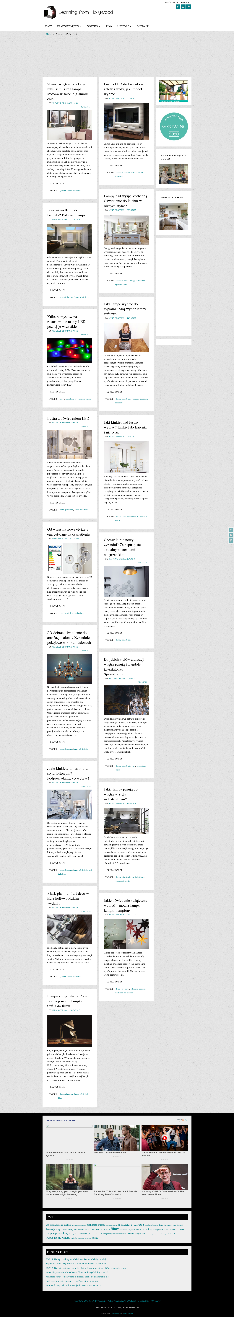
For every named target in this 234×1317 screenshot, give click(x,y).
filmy (115, 1229)
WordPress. (128, 1313)
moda (48, 1234)
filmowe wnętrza (100, 1229)
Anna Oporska (116, 98)
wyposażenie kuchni (169, 1234)
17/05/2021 (142, 562)
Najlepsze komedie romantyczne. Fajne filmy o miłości (72, 1281)
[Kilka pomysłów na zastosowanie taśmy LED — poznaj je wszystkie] (69, 350)
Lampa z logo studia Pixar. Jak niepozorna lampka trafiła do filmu (67, 1000)
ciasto (174, 1225)
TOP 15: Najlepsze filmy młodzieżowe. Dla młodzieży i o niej (76, 1259)
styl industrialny (138, 877)
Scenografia (73, 1234)
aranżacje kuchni (122, 280)
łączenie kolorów (84, 1238)
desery (65, 1229)
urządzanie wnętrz (132, 1233)
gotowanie (123, 1229)
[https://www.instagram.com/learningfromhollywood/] (231, 535)
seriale (84, 1234)
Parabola (116, 1313)
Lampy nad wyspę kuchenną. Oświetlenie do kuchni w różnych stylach (126, 200)
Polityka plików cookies (122, 1301)
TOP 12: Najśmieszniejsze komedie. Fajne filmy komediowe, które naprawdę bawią (86, 1268)
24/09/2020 (86, 786)
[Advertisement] (117, 56)
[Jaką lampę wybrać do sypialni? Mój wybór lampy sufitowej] (126, 337)
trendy (100, 1234)
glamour (63, 191)
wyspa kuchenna (121, 284)
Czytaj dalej (57, 184)
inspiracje (131, 1229)
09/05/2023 (131, 210)
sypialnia (135, 399)
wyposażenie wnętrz (83, 399)
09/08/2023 (131, 98)
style (133, 766)
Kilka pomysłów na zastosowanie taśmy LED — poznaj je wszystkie (68, 321)
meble (181, 1229)
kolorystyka (158, 1229)
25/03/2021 (142, 682)
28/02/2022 (86, 426)
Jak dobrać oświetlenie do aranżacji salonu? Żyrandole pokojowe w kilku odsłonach (69, 637)
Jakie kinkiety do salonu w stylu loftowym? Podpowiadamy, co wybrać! (68, 773)
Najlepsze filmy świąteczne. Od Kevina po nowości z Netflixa (76, 1263)
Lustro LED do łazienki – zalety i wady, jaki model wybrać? (123, 88)
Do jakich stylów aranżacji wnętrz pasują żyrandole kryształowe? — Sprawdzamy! (124, 667)
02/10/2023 (86, 107)
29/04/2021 (86, 650)
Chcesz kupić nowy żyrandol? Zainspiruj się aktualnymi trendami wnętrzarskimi (122, 547)
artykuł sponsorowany (65, 103)
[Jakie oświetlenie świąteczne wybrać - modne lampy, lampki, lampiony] (126, 934)
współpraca (171, 2)
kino (143, 1229)
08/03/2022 (86, 334)
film (75, 1229)
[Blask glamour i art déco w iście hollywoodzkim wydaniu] (69, 929)
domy (71, 1229)
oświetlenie (77, 191)
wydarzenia (158, 1234)
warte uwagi (149, 1234)
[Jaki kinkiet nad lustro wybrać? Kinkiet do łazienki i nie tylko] (126, 457)
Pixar (60, 1098)
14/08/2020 (131, 803)
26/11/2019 (131, 915)
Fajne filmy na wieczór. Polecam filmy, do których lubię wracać (77, 1272)
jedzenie (138, 1229)
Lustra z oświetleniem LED (68, 418)
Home (48, 34)
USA (143, 1234)
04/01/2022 (131, 436)
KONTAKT (185, 2)
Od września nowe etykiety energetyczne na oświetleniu (68, 532)
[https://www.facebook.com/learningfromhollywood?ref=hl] (231, 530)
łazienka (139, 172)
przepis (54, 1233)
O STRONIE (143, 1301)
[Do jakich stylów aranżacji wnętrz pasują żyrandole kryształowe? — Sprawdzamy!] (126, 700)
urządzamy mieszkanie (113, 1234)
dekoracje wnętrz (54, 1229)
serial (79, 1234)
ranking (63, 1233)
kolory (149, 1229)
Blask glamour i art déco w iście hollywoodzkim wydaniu (68, 898)
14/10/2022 (131, 318)
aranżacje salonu (66, 749)
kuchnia (175, 1229)
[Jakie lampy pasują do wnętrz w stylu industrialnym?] (126, 821)
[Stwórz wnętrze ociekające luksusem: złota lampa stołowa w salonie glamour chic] (69, 125)
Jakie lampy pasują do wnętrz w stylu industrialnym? (121, 793)
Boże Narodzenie (122, 989)
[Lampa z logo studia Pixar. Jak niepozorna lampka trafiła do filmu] (69, 1031)
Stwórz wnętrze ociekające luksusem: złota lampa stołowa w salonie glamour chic (67, 91)
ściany (95, 1237)
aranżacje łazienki (123, 172)
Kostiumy (167, 1229)
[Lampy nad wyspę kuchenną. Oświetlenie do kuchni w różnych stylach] (126, 230)
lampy (69, 191)
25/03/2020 (86, 911)
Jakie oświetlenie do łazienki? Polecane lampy (66, 212)
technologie (79, 613)
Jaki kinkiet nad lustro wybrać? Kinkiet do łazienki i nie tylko (125, 427)
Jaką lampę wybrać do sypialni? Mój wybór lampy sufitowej (125, 308)
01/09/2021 (75, 538)
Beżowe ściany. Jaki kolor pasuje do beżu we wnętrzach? (73, 1285)
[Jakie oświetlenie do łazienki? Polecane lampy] (69, 239)
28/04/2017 (75, 1010)
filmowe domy (83, 1229)
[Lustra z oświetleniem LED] (69, 444)
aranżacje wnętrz (130, 1224)
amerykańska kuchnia (60, 1224)
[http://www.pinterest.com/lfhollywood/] (231, 540)
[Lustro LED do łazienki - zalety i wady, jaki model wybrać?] (126, 121)
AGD (47, 1225)
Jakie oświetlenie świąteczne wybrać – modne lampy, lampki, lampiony (125, 905)
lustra (133, 172)
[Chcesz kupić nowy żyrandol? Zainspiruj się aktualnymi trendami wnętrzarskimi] (126, 581)
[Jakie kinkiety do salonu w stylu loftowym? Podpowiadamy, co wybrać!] (69, 804)
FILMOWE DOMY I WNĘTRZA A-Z (89, 1301)
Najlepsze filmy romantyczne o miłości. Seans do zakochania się (77, 1276)
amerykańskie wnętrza (79, 1225)
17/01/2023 (75, 219)
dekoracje (134, 989)
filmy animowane (66, 1094)
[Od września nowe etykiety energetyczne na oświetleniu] (69, 558)
